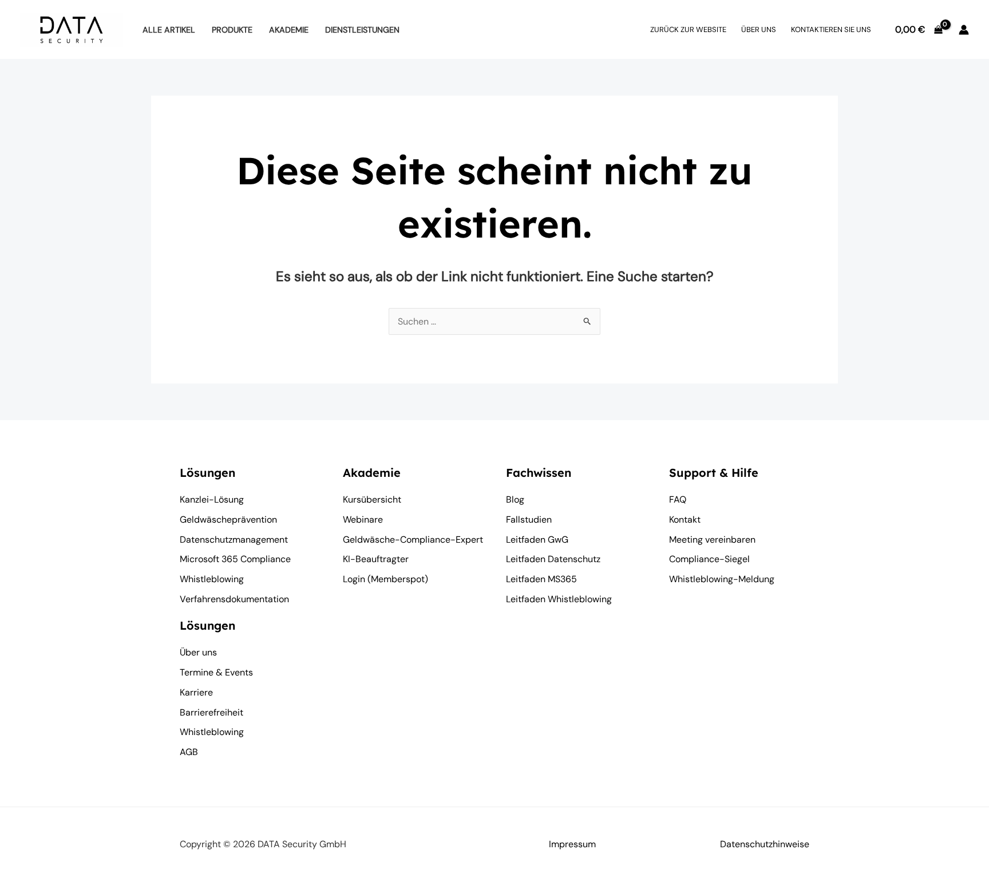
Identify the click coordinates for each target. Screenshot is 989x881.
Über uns (758, 29)
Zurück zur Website (688, 29)
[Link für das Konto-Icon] (964, 30)
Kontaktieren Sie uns (831, 29)
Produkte (232, 30)
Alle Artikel (169, 30)
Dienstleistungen (362, 30)
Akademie (288, 30)
